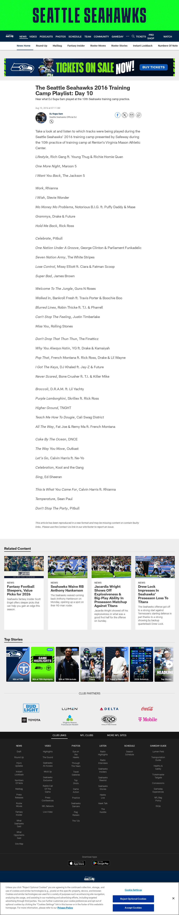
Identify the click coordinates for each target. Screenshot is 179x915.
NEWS (19, 745)
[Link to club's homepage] (10, 36)
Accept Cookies (133, 907)
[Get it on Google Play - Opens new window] (101, 865)
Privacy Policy (65, 907)
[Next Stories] (169, 664)
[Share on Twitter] (124, 116)
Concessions (158, 783)
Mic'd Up (48, 771)
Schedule (129, 745)
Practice (76, 797)
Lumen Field (158, 751)
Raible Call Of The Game (48, 789)
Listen (102, 745)
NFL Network (48, 806)
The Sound (48, 757)
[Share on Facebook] (117, 116)
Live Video (48, 812)
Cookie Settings (133, 889)
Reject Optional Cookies (133, 898)
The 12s (76, 820)
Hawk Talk (103, 803)
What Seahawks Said (19, 823)
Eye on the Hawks (76, 754)
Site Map (19, 843)
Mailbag (19, 789)
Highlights (48, 751)
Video (48, 745)
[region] (89, 898)
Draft (19, 751)
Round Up (19, 757)
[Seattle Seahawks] (89, 879)
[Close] (173, 898)
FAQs (158, 806)
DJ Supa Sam (56, 113)
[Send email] (131, 116)
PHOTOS (76, 745)
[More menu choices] (127, 36)
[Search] (133, 36)
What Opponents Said (19, 835)
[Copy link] (138, 115)
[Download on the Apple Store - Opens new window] (77, 864)
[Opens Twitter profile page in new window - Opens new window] (51, 121)
